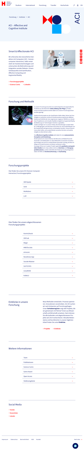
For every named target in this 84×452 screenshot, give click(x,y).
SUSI (25, 187)
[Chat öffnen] (75, 446)
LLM (25, 196)
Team (25, 358)
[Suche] (74, 5)
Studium (18, 6)
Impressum (5, 439)
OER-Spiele (27, 182)
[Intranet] (78, 5)
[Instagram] (81, 51)
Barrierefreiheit (24, 439)
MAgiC (26, 243)
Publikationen (28, 362)
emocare (27, 252)
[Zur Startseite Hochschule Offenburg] (8, 4)
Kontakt (38, 439)
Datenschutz (14, 439)
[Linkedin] (81, 57)
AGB (32, 439)
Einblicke (57, 329)
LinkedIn (27, 84)
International (30, 6)
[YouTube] (81, 54)
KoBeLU (26, 275)
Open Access (28, 376)
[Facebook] (81, 60)
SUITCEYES (27, 266)
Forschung (42, 6)
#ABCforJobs (28, 247)
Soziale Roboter (29, 261)
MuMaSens (27, 191)
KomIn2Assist (28, 233)
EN (81, 5)
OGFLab (26, 238)
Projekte (47, 329)
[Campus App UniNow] (81, 62)
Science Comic (15, 84)
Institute (22, 17)
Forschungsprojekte (17, 81)
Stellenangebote (29, 381)
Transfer (53, 6)
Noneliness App (29, 257)
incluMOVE (27, 271)
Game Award (28, 372)
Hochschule (64, 6)
